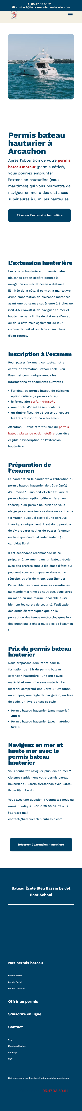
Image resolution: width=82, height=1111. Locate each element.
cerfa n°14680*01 (44, 401)
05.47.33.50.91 (55, 1090)
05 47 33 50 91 (41, 4)
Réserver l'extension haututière (39, 215)
